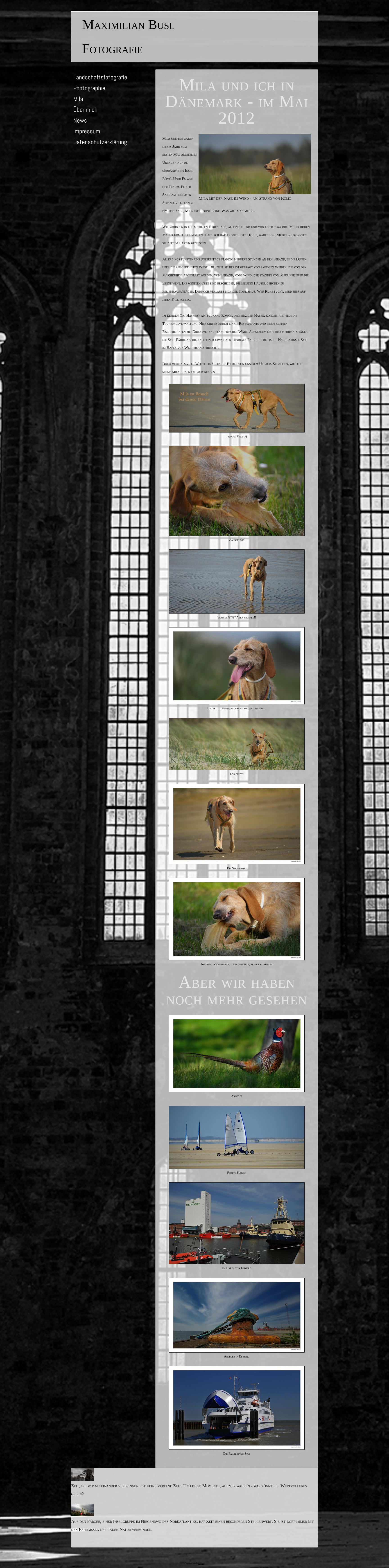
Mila (78, 99)
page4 (201, 1563)
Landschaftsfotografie (100, 77)
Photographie (89, 88)
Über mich (85, 110)
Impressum (86, 131)
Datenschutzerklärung (100, 142)
